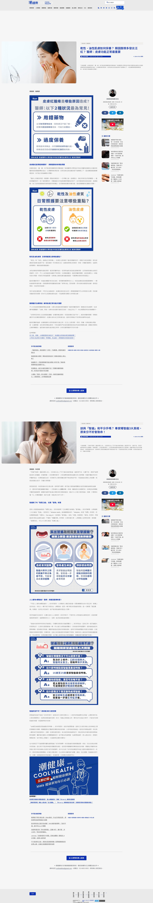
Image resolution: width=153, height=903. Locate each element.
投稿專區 (78, 894)
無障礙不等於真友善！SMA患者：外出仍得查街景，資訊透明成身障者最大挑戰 (117, 143)
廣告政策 (103, 894)
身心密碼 (74, 8)
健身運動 (62, 8)
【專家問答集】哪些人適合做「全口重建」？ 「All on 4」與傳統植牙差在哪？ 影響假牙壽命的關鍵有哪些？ (61, 802)
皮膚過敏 (91, 350)
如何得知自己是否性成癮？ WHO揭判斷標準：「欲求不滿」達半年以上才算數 (117, 155)
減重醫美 (68, 8)
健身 (70, 817)
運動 (83, 817)
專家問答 (31, 8)
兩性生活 (80, 8)
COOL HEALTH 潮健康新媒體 (88, 901)
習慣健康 (74, 817)
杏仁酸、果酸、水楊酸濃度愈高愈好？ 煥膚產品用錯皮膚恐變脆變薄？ (52, 335)
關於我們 (73, 894)
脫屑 (75, 350)
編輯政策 (94, 894)
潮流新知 (90, 8)
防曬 (82, 350)
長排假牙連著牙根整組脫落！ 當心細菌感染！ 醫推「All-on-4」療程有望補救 (52, 799)
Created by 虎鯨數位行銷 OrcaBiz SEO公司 (81, 902)
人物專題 (38, 8)
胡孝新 (79, 817)
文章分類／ (84, 43)
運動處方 (87, 817)
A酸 (99, 350)
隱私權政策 (83, 894)
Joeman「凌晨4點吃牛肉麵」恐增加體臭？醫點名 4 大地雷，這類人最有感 (117, 178)
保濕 (78, 350)
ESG (85, 8)
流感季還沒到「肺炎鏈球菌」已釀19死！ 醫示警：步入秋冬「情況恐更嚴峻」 (117, 166)
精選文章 (71, 350)
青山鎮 (92, 817)
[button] (105, 113)
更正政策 (99, 894)
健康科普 (50, 8)
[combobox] (114, 2)
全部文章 (112, 107)
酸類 (96, 350)
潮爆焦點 (44, 8)
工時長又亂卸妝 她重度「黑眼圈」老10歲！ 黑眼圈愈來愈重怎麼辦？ (52, 338)
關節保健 (56, 8)
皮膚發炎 (86, 350)
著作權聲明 (88, 894)
